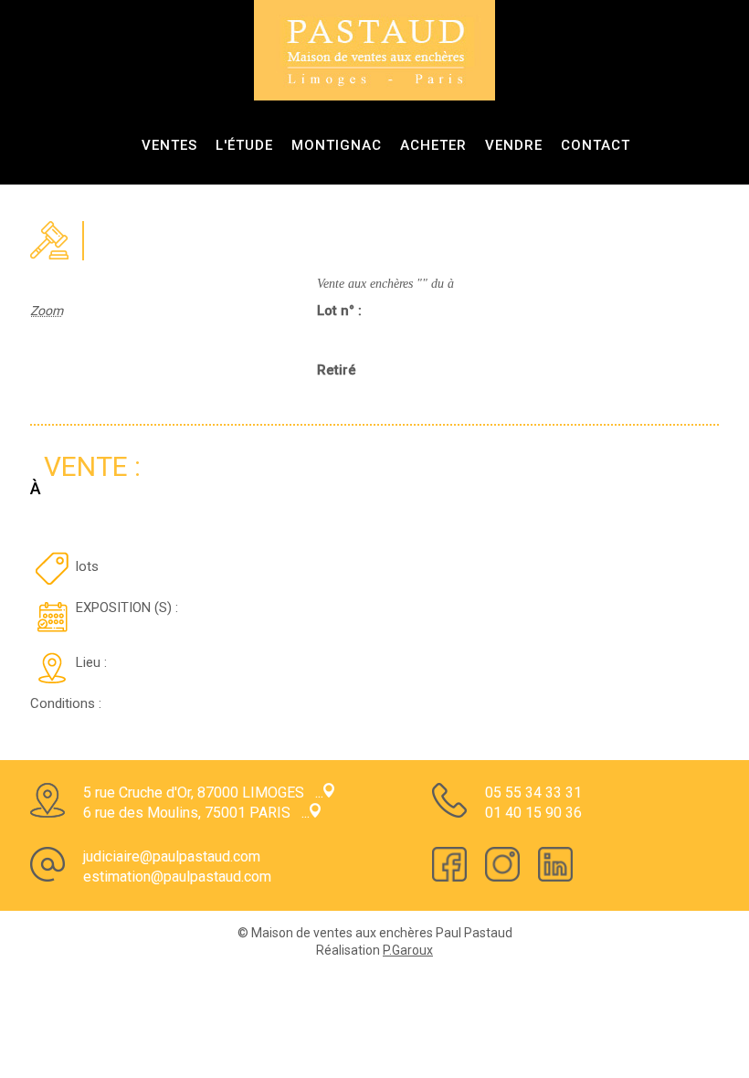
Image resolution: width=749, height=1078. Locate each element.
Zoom (46, 310)
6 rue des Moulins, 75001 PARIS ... (196, 812)
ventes (169, 145)
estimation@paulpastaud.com (177, 876)
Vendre (514, 145)
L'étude (244, 145)
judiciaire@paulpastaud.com (171, 856)
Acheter (433, 145)
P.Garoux (408, 950)
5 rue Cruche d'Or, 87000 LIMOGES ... (203, 792)
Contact (595, 145)
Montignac (336, 145)
